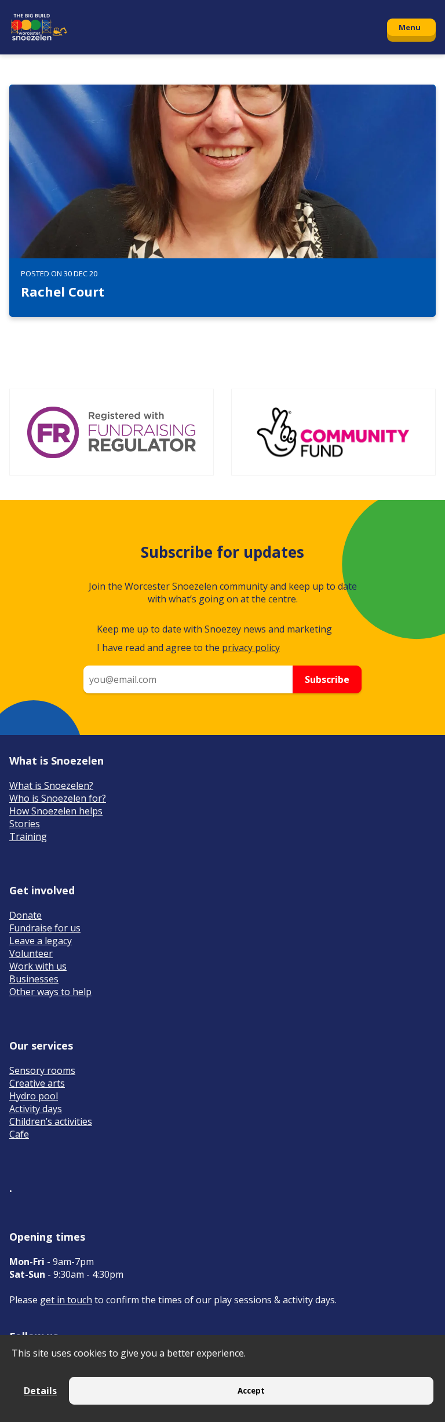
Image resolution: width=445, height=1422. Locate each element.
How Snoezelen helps (56, 811)
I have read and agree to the (188, 647)
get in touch (66, 1299)
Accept (251, 1391)
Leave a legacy (40, 940)
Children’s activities (50, 1121)
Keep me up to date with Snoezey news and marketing (214, 629)
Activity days (35, 1108)
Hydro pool (33, 1096)
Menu (410, 27)
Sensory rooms (42, 1070)
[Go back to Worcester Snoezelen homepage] (192, 27)
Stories (24, 823)
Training (28, 836)
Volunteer (31, 953)
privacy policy (251, 647)
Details (40, 1390)
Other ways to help (50, 991)
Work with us (38, 966)
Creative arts (37, 1083)
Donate (25, 915)
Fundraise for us (45, 928)
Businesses (34, 979)
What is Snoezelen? (51, 785)
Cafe (19, 1134)
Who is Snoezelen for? (57, 798)
